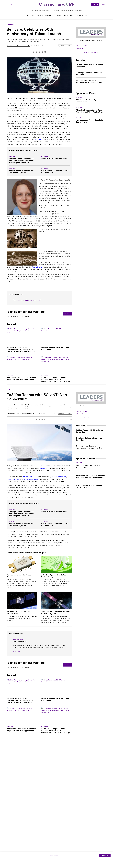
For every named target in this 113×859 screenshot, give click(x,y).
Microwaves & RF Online (53, 15)
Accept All (105, 855)
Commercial (10, 24)
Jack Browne (11, 413)
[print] (71, 52)
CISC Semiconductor (59, 477)
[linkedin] (36, 52)
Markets (40, 15)
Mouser (78, 48)
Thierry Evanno (37, 267)
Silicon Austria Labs (30, 477)
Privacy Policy (54, 855)
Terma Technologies (30, 479)
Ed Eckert (38, 139)
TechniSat (16, 479)
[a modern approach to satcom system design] (56, 564)
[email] (45, 52)
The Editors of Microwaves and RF (18, 46)
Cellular (9, 389)
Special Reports (68, 15)
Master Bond (80, 46)
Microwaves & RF (30, 413)
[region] (56, 855)
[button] (8, 5)
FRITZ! (9, 479)
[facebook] (33, 52)
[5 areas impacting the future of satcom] (22, 564)
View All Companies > (91, 52)
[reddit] (42, 52)
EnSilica (42, 468)
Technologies (29, 15)
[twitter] (39, 52)
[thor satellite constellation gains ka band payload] (56, 600)
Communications (82, 15)
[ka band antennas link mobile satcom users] (22, 600)
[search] (11, 5)
